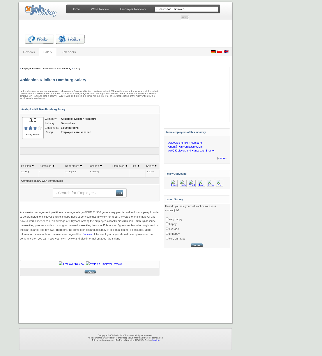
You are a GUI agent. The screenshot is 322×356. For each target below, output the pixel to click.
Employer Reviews (133, 9)
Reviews (29, 52)
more (222, 158)
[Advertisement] (89, 61)
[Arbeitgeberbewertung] (213, 51)
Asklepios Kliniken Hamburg (57, 68)
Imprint (155, 340)
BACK (90, 271)
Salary (47, 52)
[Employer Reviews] (69, 42)
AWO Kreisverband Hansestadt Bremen (191, 150)
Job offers (69, 52)
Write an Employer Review (106, 264)
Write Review (100, 9)
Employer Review (73, 264)
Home (76, 9)
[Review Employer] (39, 42)
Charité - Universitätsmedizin (185, 146)
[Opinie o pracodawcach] (219, 51)
